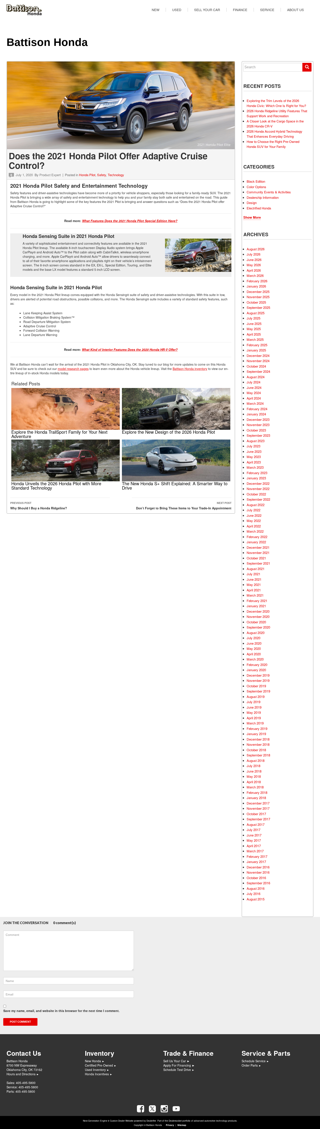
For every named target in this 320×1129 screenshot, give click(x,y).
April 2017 (254, 845)
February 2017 (257, 856)
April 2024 (254, 398)
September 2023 (258, 435)
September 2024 (258, 371)
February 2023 (257, 472)
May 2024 (254, 392)
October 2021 (256, 558)
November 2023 (258, 424)
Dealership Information (263, 197)
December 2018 (258, 739)
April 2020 (254, 654)
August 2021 (255, 568)
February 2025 (257, 345)
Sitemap (181, 1125)
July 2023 (253, 446)
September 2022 (258, 499)
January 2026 (256, 286)
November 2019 (258, 680)
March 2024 (255, 403)
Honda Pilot (87, 174)
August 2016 (255, 888)
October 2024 (256, 366)
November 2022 (258, 488)
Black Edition (256, 181)
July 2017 (253, 829)
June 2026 (254, 259)
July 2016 (253, 893)
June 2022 (254, 515)
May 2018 (254, 776)
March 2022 (255, 531)
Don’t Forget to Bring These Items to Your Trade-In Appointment (183, 505)
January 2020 (256, 669)
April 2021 (254, 590)
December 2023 (258, 419)
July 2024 (253, 382)
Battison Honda (47, 42)
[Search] (307, 67)
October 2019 (256, 686)
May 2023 (254, 456)
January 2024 (256, 414)
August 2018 (255, 760)
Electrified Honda (259, 208)
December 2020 (258, 611)
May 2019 (254, 712)
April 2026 (254, 270)
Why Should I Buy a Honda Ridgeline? (38, 505)
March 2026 (255, 275)
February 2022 (257, 536)
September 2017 (258, 819)
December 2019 (258, 675)
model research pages (73, 368)
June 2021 (254, 579)
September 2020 (258, 627)
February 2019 (257, 728)
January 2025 (256, 350)
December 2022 (258, 483)
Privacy (170, 1125)
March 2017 (255, 851)
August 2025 (255, 313)
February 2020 (257, 664)
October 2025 (256, 302)
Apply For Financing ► (179, 1065)
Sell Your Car (207, 9)
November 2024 (258, 360)
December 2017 (258, 803)
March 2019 (255, 723)
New (155, 9)
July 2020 (253, 638)
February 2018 (257, 792)
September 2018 (258, 755)
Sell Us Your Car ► (176, 1061)
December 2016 (258, 867)
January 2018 (256, 797)
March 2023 (255, 467)
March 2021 (255, 595)
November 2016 (258, 872)
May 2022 (254, 520)
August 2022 (255, 504)
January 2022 (256, 542)
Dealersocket (175, 1120)
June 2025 (254, 323)
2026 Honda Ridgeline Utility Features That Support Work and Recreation (277, 113)
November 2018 (258, 744)
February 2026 (257, 281)
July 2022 (253, 510)
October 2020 (256, 622)
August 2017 (255, 824)
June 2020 (254, 643)
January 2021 (256, 606)
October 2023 (256, 430)
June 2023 (254, 451)
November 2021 (258, 552)
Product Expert (50, 174)
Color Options (256, 186)
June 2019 (254, 707)
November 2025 (258, 296)
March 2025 (255, 339)
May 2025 (254, 328)
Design (252, 202)
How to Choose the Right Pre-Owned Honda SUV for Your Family (273, 144)
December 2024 (258, 355)
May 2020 (254, 648)
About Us (295, 9)
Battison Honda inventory (190, 368)
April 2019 (254, 718)
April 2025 (254, 334)
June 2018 (254, 771)
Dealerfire (151, 1120)
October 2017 (256, 813)
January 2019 (256, 733)
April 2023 (254, 462)
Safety (101, 174)
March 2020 (255, 659)
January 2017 (256, 861)
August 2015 (255, 899)
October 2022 (256, 494)
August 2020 (255, 632)
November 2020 (258, 616)
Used (176, 9)
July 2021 (253, 574)
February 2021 (257, 600)
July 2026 (253, 254)
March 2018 (255, 787)
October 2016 (256, 877)
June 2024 (254, 387)
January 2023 (256, 478)
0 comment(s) (64, 923)
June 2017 (254, 835)
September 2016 (258, 883)
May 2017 (254, 840)
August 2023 (255, 440)
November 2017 (258, 808)
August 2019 (255, 696)
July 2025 (253, 318)
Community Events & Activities (269, 192)
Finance (240, 9)
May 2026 (254, 265)
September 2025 (258, 307)
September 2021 (258, 563)
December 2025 (258, 291)
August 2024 (255, 377)
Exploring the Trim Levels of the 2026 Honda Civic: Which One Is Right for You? (276, 103)
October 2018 (256, 750)
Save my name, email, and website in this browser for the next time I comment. (61, 1011)
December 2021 (258, 547)
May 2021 (254, 584)
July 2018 (253, 765)
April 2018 (254, 781)
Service (267, 9)
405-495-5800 (25, 1082)
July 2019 (253, 701)
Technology (116, 174)
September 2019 (258, 691)
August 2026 (255, 249)
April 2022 (254, 526)
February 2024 (257, 408)
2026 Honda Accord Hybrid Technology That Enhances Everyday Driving (274, 134)
